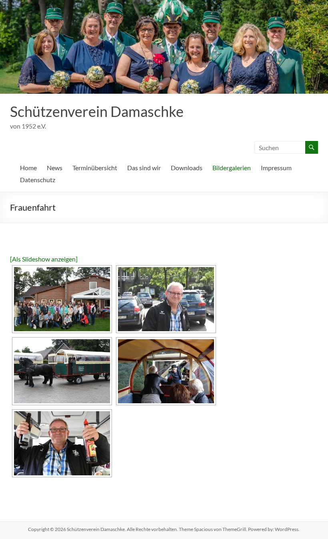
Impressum (276, 167)
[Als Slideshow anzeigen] (44, 259)
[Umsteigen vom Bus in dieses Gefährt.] (62, 371)
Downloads (186, 167)
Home (28, 167)
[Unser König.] (166, 299)
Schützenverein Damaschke (97, 111)
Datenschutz (37, 179)
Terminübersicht (94, 167)
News (54, 167)
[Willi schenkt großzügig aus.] (62, 443)
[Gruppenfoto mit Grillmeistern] (62, 299)
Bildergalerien (231, 167)
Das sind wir (144, 167)
